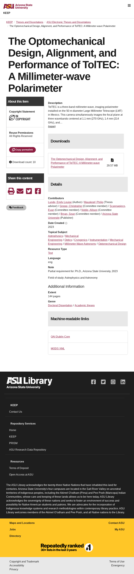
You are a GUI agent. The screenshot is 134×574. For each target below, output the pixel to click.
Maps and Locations (22, 523)
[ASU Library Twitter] (103, 382)
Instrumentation (99, 240)
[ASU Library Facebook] (93, 382)
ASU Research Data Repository (27, 449)
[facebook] (38, 191)
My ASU (120, 529)
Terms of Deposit (19, 468)
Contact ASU (117, 523)
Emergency (118, 565)
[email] (20, 191)
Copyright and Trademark (24, 561)
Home (12, 430)
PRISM (13, 443)
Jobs (12, 529)
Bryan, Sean (68, 214)
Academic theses (85, 305)
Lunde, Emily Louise (60, 202)
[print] (11, 191)
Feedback (17, 207)
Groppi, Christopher (71, 206)
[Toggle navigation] (129, 5)
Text (50, 253)
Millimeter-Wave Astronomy (80, 243)
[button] (10, 162)
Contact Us (15, 411)
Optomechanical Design (112, 243)
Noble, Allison (89, 210)
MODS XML (58, 348)
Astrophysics (55, 236)
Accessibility (16, 565)
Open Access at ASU (21, 474)
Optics (68, 240)
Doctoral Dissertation (60, 305)
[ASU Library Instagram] (113, 382)
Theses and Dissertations (29, 22)
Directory (15, 536)
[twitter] (29, 191)
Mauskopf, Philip (93, 202)
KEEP (6, 13)
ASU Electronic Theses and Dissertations (69, 22)
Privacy (13, 569)
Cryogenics (80, 240)
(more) (52, 126)
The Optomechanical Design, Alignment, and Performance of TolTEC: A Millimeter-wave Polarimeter (77, 163)
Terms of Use (117, 561)
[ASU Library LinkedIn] (123, 382)
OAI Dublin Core (60, 336)
